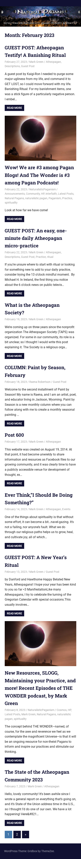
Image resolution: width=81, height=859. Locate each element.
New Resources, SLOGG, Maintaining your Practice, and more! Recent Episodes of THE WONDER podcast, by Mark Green (40, 688)
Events (66, 509)
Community (33, 193)
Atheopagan (53, 61)
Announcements (15, 193)
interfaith (51, 193)
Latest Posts (66, 193)
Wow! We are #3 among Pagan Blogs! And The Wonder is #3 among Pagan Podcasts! (39, 175)
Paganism (55, 198)
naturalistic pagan (36, 198)
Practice (67, 198)
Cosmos (62, 710)
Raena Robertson (40, 381)
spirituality (11, 202)
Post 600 (14, 435)
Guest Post (28, 66)
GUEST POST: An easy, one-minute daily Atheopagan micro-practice (36, 238)
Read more (14, 107)
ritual (50, 256)
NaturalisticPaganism (42, 189)
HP (42, 193)
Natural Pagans (14, 198)
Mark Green (36, 61)
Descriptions (12, 66)
